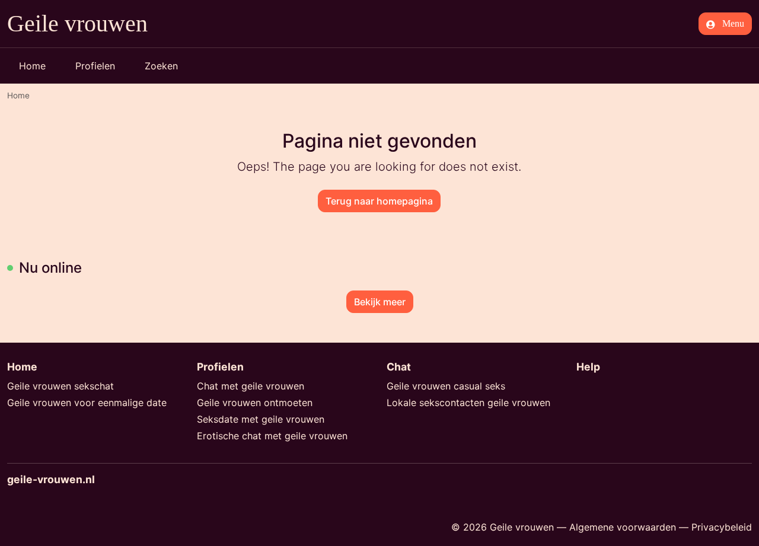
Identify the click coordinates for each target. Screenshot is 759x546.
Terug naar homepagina (379, 201)
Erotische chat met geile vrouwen (272, 436)
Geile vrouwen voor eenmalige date (87, 402)
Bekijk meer (380, 302)
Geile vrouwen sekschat (60, 386)
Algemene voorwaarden (622, 527)
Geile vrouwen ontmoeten (254, 402)
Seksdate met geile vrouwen (260, 419)
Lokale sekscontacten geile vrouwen (468, 402)
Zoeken (161, 66)
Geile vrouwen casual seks (446, 386)
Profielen (95, 66)
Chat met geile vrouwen (250, 386)
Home (32, 66)
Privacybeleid (721, 527)
